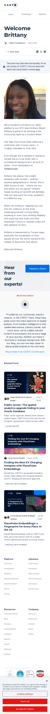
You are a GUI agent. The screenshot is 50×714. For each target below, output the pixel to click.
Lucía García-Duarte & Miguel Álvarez (23, 517)
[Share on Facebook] (45, 52)
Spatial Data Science (16, 484)
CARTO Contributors (17, 43)
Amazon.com (11, 168)
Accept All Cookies (25, 709)
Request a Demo (37, 268)
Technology (26, 14)
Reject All (25, 701)
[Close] (47, 681)
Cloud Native (12, 426)
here (38, 69)
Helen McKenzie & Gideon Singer (21, 398)
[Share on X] (41, 52)
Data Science (44, 14)
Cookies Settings (25, 694)
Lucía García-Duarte (16, 458)
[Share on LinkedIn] (37, 52)
